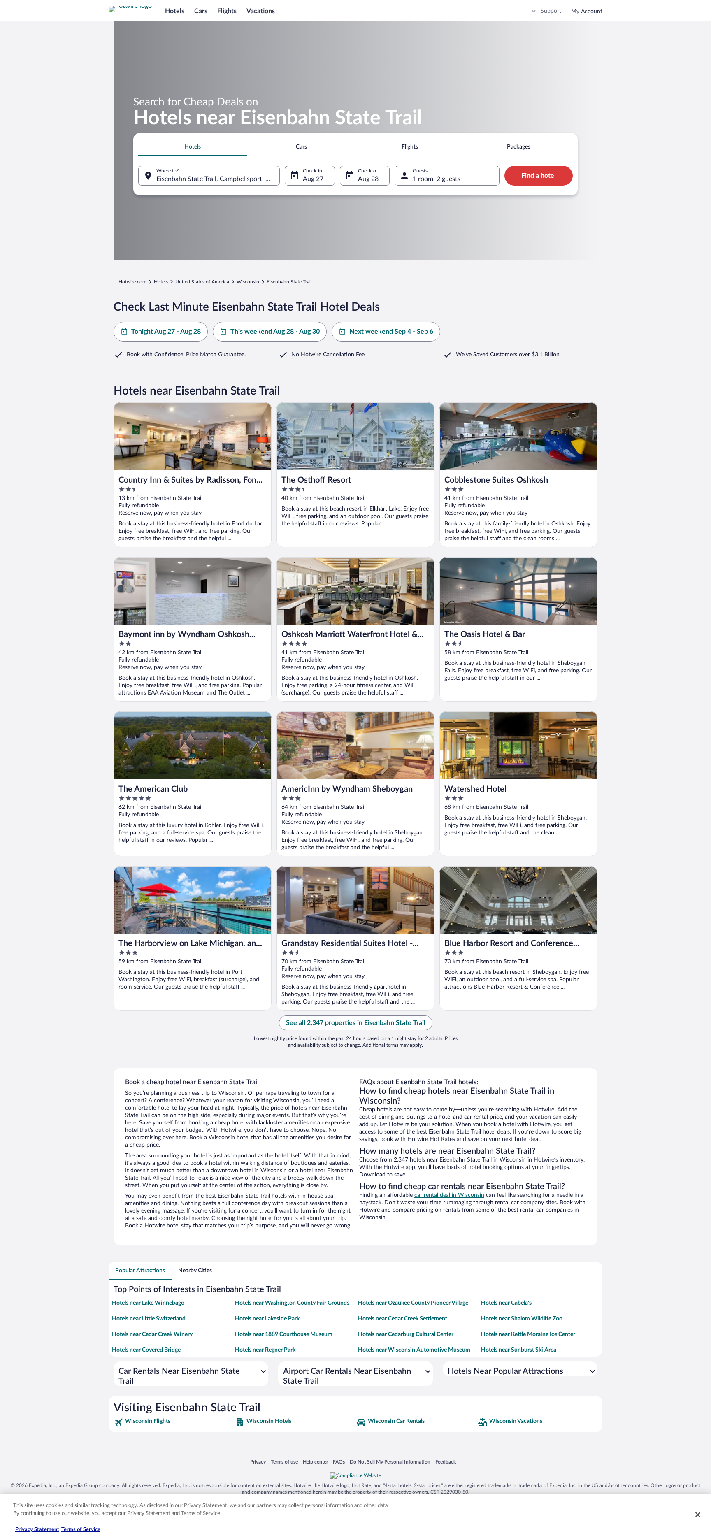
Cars (200, 11)
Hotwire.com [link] (132, 281)
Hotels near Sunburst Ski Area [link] (518, 1350)
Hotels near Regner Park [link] (265, 1350)
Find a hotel (538, 175)
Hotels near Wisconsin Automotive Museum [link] (414, 1350)
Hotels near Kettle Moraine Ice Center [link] (528, 1334)
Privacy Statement (37, 1529)
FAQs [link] (339, 1461)
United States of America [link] (202, 281)
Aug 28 (368, 179)
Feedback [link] (445, 1461)
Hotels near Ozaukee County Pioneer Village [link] (413, 1303)
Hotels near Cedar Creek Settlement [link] (402, 1319)
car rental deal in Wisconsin (449, 1195)
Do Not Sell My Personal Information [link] (390, 1461)
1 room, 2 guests (436, 179)
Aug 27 (313, 179)
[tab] (192, 147)
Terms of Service (80, 1529)
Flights (227, 11)
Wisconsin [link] (248, 281)
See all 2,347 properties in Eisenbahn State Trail (355, 1023)
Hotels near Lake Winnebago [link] (148, 1303)
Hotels (174, 11)
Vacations (260, 11)
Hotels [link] (161, 281)
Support (551, 11)
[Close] (698, 1514)
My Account (586, 11)
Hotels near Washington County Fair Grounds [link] (292, 1303)
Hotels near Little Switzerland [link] (149, 1319)
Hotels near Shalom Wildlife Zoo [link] (521, 1319)
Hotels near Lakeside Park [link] (267, 1319)
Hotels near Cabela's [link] (506, 1303)
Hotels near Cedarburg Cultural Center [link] (405, 1334)
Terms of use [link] (284, 1461)
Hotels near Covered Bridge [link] (146, 1350)
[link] (173, 1422)
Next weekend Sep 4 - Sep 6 (391, 331)
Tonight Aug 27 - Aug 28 (166, 331)
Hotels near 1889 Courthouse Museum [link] (283, 1334)
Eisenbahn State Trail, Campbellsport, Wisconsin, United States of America (218, 179)
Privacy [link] (258, 1461)
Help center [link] (315, 1461)
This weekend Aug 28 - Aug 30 (275, 331)
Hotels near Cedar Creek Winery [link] (152, 1334)
